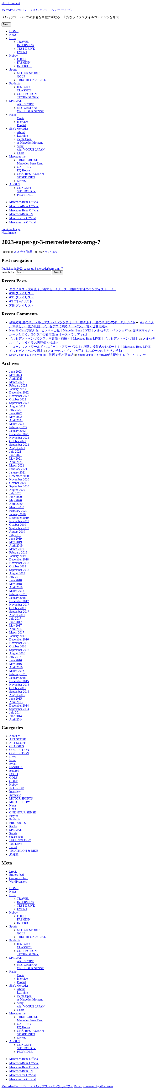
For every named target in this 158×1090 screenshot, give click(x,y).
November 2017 (19, 604)
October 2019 (17, 524)
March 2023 (16, 382)
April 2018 (16, 587)
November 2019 (19, 521)
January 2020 (17, 514)
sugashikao (16, 836)
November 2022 (19, 396)
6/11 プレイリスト (21, 297)
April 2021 (16, 462)
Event (12, 760)
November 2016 (19, 643)
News (12, 805)
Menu (6, 24)
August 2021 (17, 448)
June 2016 (15, 660)
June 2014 (15, 716)
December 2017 (19, 601)
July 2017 (15, 618)
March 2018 (16, 590)
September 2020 (19, 486)
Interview (15, 791)
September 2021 (19, 444)
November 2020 (19, 479)
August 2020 (17, 489)
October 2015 (17, 688)
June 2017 (15, 622)
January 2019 (17, 556)
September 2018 (19, 569)
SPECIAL (15, 829)
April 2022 (16, 420)
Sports (13, 833)
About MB (16, 735)
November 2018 (19, 563)
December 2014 (19, 705)
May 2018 (15, 583)
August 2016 (17, 653)
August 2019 (17, 531)
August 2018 (17, 573)
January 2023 (17, 389)
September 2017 (19, 611)
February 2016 (18, 674)
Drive (12, 756)
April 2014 (16, 719)
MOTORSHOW (19, 802)
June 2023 (15, 371)
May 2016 (15, 663)
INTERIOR (16, 788)
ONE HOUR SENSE (22, 812)
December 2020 (19, 476)
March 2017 (16, 632)
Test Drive (15, 843)
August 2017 (17, 615)
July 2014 (15, 712)
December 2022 (19, 392)
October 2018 (17, 566)
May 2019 (15, 542)
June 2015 (15, 698)
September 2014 (19, 709)
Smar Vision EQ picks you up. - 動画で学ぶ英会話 (41, 354)
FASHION (16, 767)
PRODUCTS (17, 822)
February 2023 (18, 385)
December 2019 (19, 517)
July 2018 (15, 576)
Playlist (13, 816)
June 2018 (15, 580)
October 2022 (17, 399)
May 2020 (15, 500)
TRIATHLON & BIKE (23, 850)
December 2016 (19, 639)
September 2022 (19, 402)
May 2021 (15, 458)
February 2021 (18, 469)
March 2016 (16, 670)
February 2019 (18, 552)
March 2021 (16, 465)
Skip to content (11, 3)
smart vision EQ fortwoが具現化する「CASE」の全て (113, 354)
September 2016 (19, 649)
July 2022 (15, 409)
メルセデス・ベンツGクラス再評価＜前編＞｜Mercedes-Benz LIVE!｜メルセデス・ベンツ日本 (73, 338)
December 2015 (19, 681)
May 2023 (15, 375)
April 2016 (16, 667)
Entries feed (16, 874)
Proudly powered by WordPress (93, 1086)
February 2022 (18, 427)
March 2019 (16, 549)
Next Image (9, 232)
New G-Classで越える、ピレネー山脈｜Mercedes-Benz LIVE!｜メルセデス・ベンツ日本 (68, 330)
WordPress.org (18, 881)
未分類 (13, 854)
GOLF (13, 777)
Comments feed (18, 878)
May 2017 (15, 625)
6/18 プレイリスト (21, 293)
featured (14, 770)
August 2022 (17, 406)
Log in (13, 871)
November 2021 (19, 437)
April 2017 (16, 629)
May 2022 (15, 416)
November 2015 (19, 684)
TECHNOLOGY (20, 840)
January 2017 (17, 636)
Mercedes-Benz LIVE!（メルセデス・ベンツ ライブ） (37, 10)
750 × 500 (51, 251)
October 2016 (17, 646)
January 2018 (17, 597)
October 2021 (17, 441)
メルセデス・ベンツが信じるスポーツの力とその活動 (85, 350)
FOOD (13, 774)
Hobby (13, 784)
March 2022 (16, 423)
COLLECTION (19, 749)
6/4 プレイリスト (20, 301)
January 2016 (17, 677)
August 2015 (17, 695)
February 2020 (18, 510)
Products (14, 819)
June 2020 (15, 496)
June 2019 (15, 538)
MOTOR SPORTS (21, 798)
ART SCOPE (17, 739)
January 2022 (17, 430)
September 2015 (19, 691)
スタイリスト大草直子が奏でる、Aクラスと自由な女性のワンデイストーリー (62, 289)
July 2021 (15, 451)
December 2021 (19, 434)
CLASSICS (16, 746)
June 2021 (15, 455)
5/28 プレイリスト (21, 305)
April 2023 (16, 378)
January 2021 (17, 472)
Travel (13, 847)
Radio (13, 826)
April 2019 (16, 545)
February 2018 (18, 594)
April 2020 (16, 503)
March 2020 (16, 507)
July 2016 (15, 656)
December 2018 (19, 559)
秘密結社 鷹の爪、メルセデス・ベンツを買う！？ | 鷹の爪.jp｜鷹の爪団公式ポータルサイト (72, 322)
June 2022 (15, 413)
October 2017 (17, 608)
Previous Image (11, 229)
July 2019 (15, 535)
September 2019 (19, 528)
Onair (12, 809)
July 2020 (15, 493)
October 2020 (17, 483)
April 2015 (16, 702)
